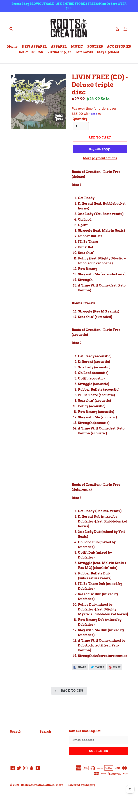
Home (12, 46)
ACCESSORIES (119, 46)
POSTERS (95, 46)
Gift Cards (84, 52)
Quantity (80, 119)
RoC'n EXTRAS (31, 52)
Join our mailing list (85, 731)
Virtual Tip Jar (59, 52)
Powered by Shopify (81, 785)
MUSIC (77, 46)
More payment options (100, 158)
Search (15, 731)
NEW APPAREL (34, 46)
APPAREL (59, 46)
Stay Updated (108, 52)
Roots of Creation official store (42, 785)
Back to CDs (71, 690)
